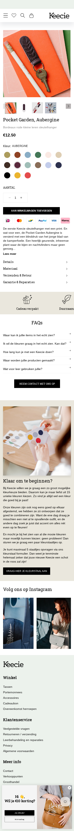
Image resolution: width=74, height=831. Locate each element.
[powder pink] (48, 155)
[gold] (7, 155)
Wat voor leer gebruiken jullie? (22, 369)
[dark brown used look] (7, 165)
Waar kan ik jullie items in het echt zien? (29, 335)
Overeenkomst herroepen (20, 708)
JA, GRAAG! (19, 813)
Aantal (9, 187)
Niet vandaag (19, 819)
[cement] (59, 155)
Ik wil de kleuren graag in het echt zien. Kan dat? (34, 343)
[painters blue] (28, 155)
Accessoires (11, 697)
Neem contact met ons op (37, 383)
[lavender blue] (48, 165)
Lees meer (9, 253)
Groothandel (11, 782)
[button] (5, 15)
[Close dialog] (69, 787)
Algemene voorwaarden (18, 751)
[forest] (38, 155)
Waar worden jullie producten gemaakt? (29, 360)
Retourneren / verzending (19, 734)
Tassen (7, 686)
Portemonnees (12, 692)
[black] (7, 175)
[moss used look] (38, 165)
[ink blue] (59, 165)
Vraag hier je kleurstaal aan (26, 571)
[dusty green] (28, 165)
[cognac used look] (17, 155)
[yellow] (17, 175)
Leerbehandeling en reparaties (23, 740)
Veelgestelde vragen (16, 728)
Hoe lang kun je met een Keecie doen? (28, 352)
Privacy (8, 745)
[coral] (28, 175)
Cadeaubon (10, 703)
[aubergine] (17, 165)
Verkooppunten (13, 776)
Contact (8, 770)
